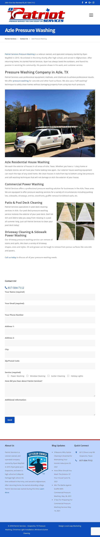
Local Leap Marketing (73, 526)
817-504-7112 (30, 2)
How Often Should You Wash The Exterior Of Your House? (63, 474)
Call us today (10, 257)
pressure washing (21, 81)
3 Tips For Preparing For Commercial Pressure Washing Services (63, 503)
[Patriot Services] (36, 9)
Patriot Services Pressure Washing (20, 54)
